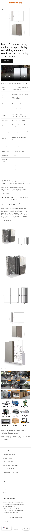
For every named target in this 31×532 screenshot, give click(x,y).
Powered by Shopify (19, 529)
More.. (4, 476)
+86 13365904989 (18, 510)
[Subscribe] (26, 522)
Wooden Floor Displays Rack (10, 465)
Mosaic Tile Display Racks (9, 469)
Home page (6, 485)
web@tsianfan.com (12, 512)
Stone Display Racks (8, 461)
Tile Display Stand (7, 458)
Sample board (12, 204)
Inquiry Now (7, 60)
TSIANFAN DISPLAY (13, 529)
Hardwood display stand (8, 203)
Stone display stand (7, 197)
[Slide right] (19, 39)
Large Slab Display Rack (9, 454)
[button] (2, 2)
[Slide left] (12, 39)
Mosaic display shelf (11, 199)
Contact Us (6, 493)
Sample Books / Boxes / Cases (11, 472)
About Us (5, 489)
